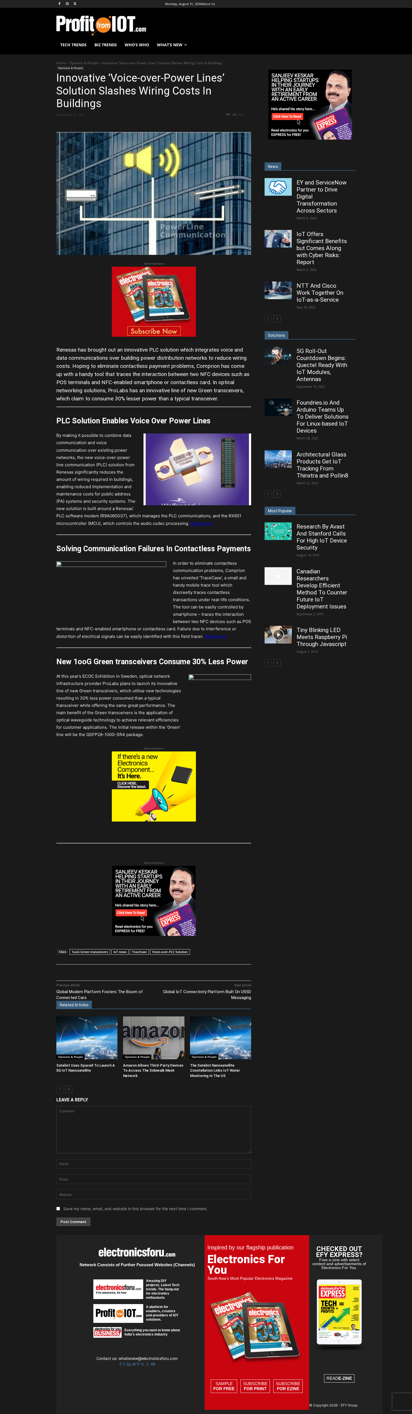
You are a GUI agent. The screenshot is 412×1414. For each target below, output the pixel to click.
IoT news (120, 952)
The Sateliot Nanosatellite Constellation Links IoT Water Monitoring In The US (215, 1070)
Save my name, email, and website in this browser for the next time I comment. (135, 1208)
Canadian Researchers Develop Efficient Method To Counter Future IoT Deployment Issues (322, 589)
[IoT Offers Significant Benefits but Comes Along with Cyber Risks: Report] (278, 239)
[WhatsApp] (134, 124)
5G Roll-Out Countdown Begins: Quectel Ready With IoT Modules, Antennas (322, 365)
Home (61, 63)
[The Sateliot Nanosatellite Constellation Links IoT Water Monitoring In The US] (220, 1037)
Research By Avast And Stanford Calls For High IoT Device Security (322, 537)
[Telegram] (186, 124)
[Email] (160, 124)
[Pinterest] (121, 124)
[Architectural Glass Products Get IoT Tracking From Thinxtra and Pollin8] (278, 459)
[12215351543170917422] (154, 934)
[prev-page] (59, 1089)
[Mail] (134, 1364)
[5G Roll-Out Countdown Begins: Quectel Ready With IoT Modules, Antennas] (278, 356)
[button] (349, 45)
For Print (255, 1388)
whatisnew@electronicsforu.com (148, 1358)
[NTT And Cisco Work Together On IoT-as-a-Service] (278, 290)
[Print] (173, 124)
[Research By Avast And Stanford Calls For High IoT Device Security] (278, 531)
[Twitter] (148, 1364)
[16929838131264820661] (154, 820)
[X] (75, 4)
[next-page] (68, 1089)
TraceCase (139, 952)
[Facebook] (59, 4)
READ (339, 1378)
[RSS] (143, 1364)
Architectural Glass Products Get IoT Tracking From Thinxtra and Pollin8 (322, 465)
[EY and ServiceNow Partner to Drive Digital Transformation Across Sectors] (278, 187)
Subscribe (255, 1386)
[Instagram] (67, 4)
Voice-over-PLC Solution (170, 952)
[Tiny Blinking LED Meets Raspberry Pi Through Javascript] (278, 634)
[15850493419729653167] (154, 335)
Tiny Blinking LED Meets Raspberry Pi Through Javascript (322, 637)
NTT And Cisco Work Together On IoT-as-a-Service (320, 292)
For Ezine (288, 1388)
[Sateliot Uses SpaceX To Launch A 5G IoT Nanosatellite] (86, 1037)
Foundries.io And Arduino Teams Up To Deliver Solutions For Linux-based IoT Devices (323, 416)
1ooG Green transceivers (90, 952)
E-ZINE (345, 1378)
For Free (224, 1388)
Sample (224, 1386)
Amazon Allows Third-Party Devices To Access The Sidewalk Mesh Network (153, 1070)
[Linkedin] (147, 124)
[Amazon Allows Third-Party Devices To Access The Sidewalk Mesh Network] (153, 1037)
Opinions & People (84, 63)
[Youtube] (153, 1364)
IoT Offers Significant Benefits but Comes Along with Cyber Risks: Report (322, 248)
